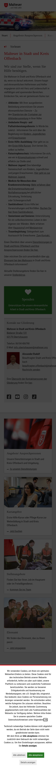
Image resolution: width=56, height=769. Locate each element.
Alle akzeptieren (36, 755)
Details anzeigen (29, 762)
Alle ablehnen (20, 755)
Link (45, 719)
